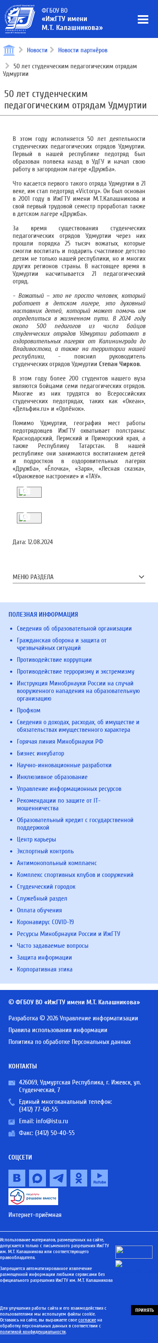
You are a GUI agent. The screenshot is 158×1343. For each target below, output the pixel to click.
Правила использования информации (57, 1030)
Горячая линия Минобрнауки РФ (60, 741)
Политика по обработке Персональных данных (69, 1042)
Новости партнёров (82, 50)
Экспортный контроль (45, 851)
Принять (144, 1310)
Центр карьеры (36, 839)
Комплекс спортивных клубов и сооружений (75, 875)
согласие (87, 1320)
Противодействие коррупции (54, 659)
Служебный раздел (42, 898)
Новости (37, 50)
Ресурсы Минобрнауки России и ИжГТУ (68, 934)
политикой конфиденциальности (33, 1332)
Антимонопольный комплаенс (57, 863)
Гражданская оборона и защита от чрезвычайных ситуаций (62, 644)
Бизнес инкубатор (40, 753)
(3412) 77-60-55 (38, 1109)
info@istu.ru (52, 1121)
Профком (28, 710)
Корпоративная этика (44, 969)
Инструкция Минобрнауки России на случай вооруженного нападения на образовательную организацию (78, 691)
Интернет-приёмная (35, 1215)
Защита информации (44, 957)
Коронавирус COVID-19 (45, 922)
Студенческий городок (46, 886)
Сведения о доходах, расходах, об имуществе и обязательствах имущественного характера (78, 726)
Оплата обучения (39, 910)
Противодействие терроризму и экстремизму (75, 671)
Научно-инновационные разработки (64, 765)
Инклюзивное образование (52, 777)
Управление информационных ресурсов (69, 789)
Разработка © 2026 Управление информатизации (73, 1018)
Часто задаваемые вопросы (52, 945)
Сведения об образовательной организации (74, 628)
